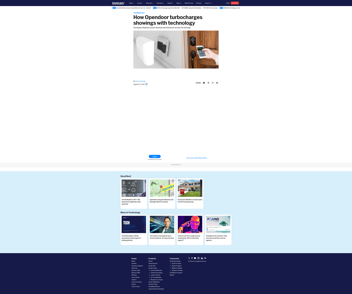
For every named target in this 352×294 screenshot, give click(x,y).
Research (149, 3)
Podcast (198, 3)
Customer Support (137, 266)
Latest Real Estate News (156, 289)
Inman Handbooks (154, 282)
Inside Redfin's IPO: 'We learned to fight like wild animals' (131, 202)
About (178, 3)
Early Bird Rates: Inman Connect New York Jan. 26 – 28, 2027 (134, 8)
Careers (134, 279)
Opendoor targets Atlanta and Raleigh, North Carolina (161, 201)
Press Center (136, 277)
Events (139, 3)
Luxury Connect (155, 275)
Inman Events (152, 268)
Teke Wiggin (140, 81)
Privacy (134, 284)
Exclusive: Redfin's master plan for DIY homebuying (190, 201)
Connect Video (153, 284)
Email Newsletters (154, 286)
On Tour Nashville (156, 277)
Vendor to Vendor (177, 270)
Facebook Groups (175, 261)
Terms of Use (136, 286)
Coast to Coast (176, 263)
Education (160, 3)
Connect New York (156, 270)
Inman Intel (151, 266)
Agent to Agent (177, 266)
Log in (227, 3)
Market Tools (189, 3)
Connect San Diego (157, 272)
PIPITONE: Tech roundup (210, 8)
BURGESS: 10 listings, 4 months (233, 8)
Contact (134, 263)
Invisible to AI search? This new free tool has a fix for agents (216, 238)
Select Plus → (203, 158)
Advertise (135, 268)
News (131, 3)
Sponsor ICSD (136, 270)
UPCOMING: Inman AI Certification (191, 8)
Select (150, 261)
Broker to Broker (177, 268)
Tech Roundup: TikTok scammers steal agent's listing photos (131, 238)
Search (207, 3)
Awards (169, 3)
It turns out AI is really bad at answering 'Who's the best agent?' (189, 238)
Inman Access (152, 263)
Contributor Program (176, 272)
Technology (139, 13)
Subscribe (235, 3)
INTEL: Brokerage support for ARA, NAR (168, 8)
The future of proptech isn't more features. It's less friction (162, 237)
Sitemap (134, 275)
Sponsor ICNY (136, 272)
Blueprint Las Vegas (157, 279)
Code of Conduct (137, 282)
